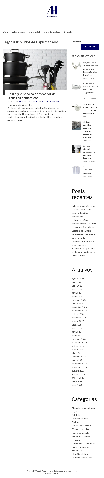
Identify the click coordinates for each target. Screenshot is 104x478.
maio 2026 (77, 289)
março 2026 (77, 296)
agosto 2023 (78, 378)
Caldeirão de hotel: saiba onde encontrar (90, 170)
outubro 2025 (78, 314)
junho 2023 (77, 381)
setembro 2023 (79, 374)
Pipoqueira (77, 450)
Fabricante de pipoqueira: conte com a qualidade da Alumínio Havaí (83, 252)
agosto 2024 (78, 349)
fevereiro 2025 (79, 339)
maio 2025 (77, 328)
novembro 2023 (79, 367)
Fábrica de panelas (80, 429)
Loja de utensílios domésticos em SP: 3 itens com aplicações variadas (84, 224)
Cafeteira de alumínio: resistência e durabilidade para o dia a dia (83, 234)
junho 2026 (77, 286)
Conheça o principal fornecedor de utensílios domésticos (89, 152)
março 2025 (77, 335)
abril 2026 (76, 293)
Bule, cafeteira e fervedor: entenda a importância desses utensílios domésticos (90, 69)
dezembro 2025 (79, 307)
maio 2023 (77, 385)
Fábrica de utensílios (81, 433)
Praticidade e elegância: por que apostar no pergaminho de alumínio (90, 89)
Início (5, 32)
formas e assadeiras (81, 436)
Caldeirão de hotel (80, 419)
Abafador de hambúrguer (83, 408)
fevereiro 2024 (79, 356)
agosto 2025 (78, 321)
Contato (68, 32)
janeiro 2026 (77, 303)
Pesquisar (76, 41)
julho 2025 (77, 325)
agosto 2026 (78, 278)
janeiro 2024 (77, 360)
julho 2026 (77, 282)
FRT (58, 473)
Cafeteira (76, 415)
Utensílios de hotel (80, 454)
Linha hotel (34, 32)
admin (20, 102)
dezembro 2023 (79, 363)
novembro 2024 (79, 342)
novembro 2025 (79, 310)
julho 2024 (77, 353)
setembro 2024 (79, 346)
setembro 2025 (79, 317)
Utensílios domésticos (50, 102)
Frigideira (76, 440)
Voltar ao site (18, 32)
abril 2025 (76, 332)
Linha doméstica (52, 32)
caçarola (75, 411)
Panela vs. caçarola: (81, 447)
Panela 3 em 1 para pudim (83, 443)
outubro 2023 (78, 371)
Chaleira (75, 422)
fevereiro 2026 (79, 300)
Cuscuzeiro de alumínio (82, 426)
